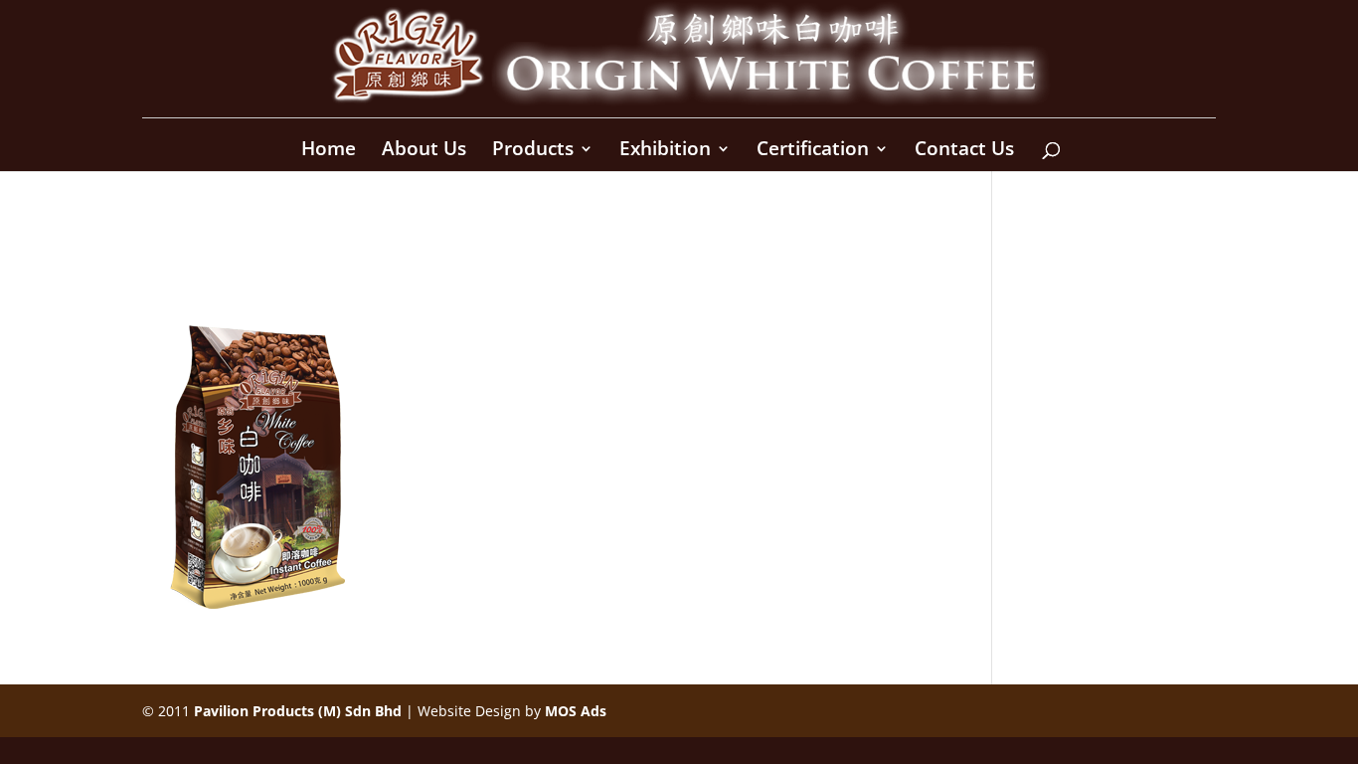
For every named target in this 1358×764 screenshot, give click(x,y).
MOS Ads (575, 710)
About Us (424, 151)
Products (533, 151)
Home (328, 151)
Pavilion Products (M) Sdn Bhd (298, 710)
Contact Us (964, 151)
